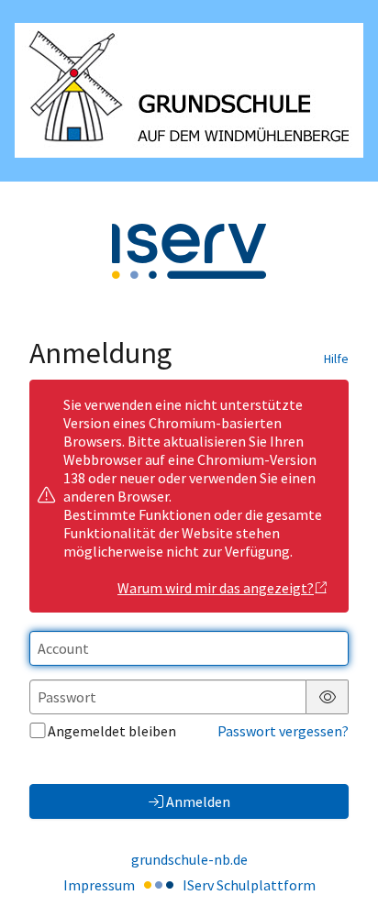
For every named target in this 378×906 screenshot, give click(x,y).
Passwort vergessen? (283, 731)
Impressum (99, 885)
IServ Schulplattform (249, 885)
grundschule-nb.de (189, 859)
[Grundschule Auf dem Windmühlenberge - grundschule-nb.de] (189, 90)
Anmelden (198, 801)
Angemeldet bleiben (112, 731)
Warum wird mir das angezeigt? (215, 588)
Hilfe (336, 358)
